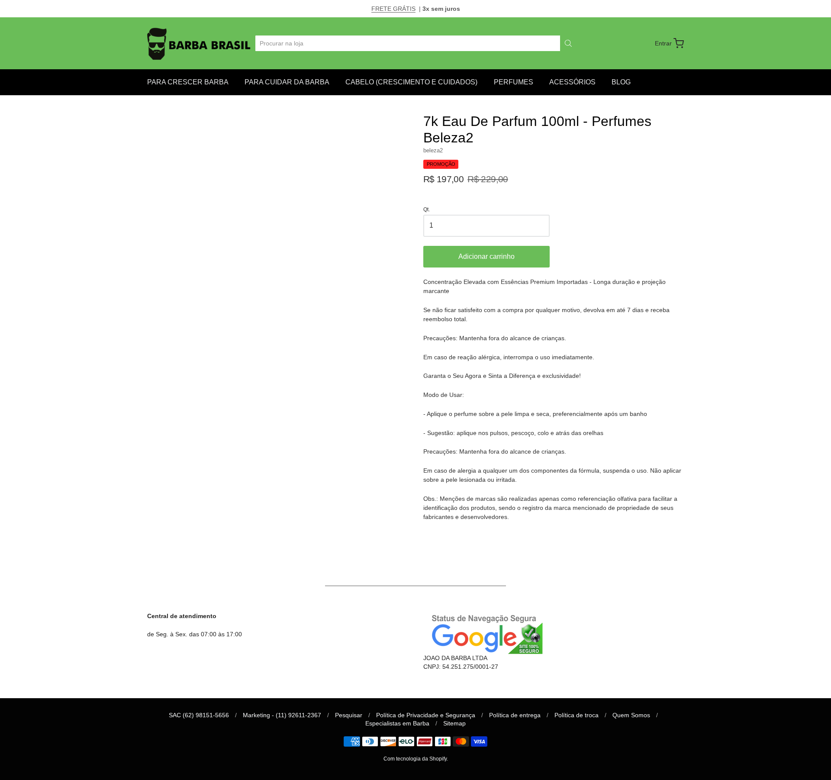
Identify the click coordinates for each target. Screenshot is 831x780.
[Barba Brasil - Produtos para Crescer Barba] (199, 43)
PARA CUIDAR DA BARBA (287, 82)
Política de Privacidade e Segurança (425, 715)
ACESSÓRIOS (572, 82)
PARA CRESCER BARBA (188, 82)
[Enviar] (568, 43)
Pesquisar (348, 715)
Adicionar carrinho (486, 256)
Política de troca (576, 715)
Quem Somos (631, 715)
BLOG (621, 82)
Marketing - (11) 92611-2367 (282, 715)
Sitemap (454, 723)
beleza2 (433, 150)
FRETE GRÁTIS (393, 8)
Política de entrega (515, 715)
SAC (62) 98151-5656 (199, 715)
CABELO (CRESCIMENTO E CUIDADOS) (411, 82)
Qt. (426, 210)
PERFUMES (513, 82)
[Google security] (484, 633)
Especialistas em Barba (397, 723)
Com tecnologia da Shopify (415, 759)
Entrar (663, 43)
